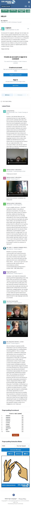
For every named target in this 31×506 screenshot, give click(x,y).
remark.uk (10, 249)
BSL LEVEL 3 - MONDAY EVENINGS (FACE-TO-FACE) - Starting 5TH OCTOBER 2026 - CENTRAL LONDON (17, 247)
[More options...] (28, 29)
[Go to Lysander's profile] (4, 170)
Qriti (9, 179)
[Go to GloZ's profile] (4, 342)
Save (18, 453)
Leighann (5, 20)
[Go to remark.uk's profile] (4, 248)
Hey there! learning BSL (12, 301)
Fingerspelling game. (12, 271)
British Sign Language (11, 498)
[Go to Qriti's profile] (4, 178)
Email (26, 453)
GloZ (9, 343)
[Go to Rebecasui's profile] (4, 272)
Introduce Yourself (16, 22)
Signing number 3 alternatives (14, 169)
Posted (12, 29)
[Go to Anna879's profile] (4, 302)
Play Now (15, 435)
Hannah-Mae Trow (12, 112)
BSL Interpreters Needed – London (15, 341)
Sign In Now (15, 85)
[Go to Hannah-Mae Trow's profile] (4, 111)
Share (7, 95)
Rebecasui (10, 273)
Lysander (10, 171)
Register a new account (15, 74)
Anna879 (10, 302)
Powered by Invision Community (15, 503)
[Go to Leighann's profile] (2, 28)
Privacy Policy (22, 499)
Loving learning (10, 110)
